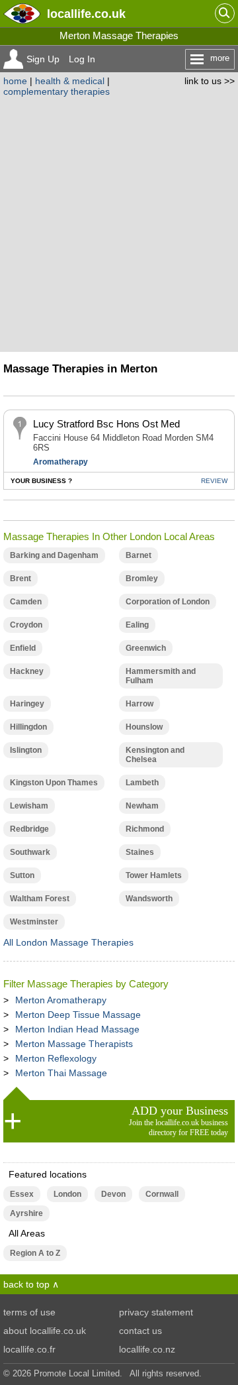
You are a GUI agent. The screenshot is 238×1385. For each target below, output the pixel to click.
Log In (82, 59)
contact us (140, 1330)
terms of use (29, 1312)
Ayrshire (26, 1213)
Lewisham (29, 805)
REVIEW (214, 480)
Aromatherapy (60, 462)
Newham (142, 805)
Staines (140, 852)
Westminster (34, 921)
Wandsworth (149, 898)
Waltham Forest (39, 898)
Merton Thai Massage (61, 1073)
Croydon (26, 625)
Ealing (137, 625)
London (67, 1194)
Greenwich (146, 648)
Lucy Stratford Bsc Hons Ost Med (106, 423)
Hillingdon (28, 727)
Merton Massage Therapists (74, 1043)
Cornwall (161, 1194)
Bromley (142, 578)
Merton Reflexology (56, 1058)
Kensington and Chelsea (155, 755)
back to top (26, 1284)
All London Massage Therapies (68, 942)
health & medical (69, 81)
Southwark (30, 852)
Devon (113, 1194)
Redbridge (29, 829)
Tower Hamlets (154, 875)
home (15, 81)
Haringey (27, 703)
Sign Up (43, 59)
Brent (20, 578)
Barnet (138, 555)
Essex (22, 1194)
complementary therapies (56, 91)
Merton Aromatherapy (60, 1000)
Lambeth (142, 782)
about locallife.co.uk (44, 1330)
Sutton (22, 875)
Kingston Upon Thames (54, 782)
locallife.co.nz (147, 1349)
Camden (26, 601)
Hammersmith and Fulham (161, 676)
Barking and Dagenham (54, 555)
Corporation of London (168, 601)
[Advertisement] (119, 222)
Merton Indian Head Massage (77, 1029)
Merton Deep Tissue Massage (78, 1014)
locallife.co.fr (29, 1349)
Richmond (145, 829)
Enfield (23, 648)
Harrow (139, 703)
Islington (26, 750)
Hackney (27, 671)
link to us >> (209, 81)
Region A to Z (35, 1253)
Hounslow (144, 727)
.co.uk (86, 14)
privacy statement (156, 1312)
